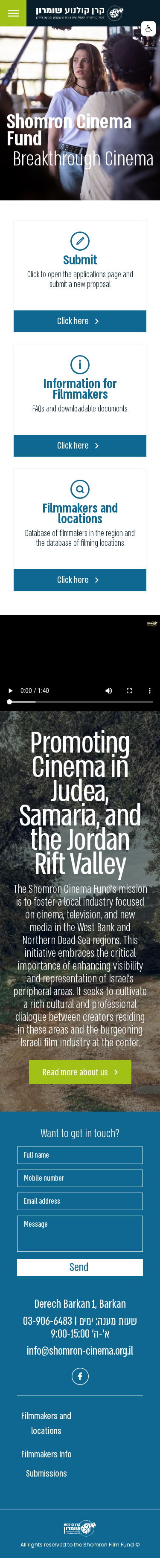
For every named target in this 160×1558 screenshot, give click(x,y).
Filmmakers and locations (46, 1423)
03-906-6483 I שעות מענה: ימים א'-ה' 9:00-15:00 (80, 1328)
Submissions (46, 1473)
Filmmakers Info (46, 1454)
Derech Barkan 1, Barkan (80, 1304)
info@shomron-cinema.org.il (80, 1351)
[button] (148, 28)
